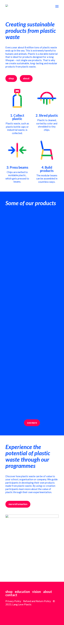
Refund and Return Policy (37, 601)
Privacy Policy (13, 601)
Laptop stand (17, 263)
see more (32, 422)
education (22, 592)
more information (18, 504)
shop (11, 78)
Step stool (14, 334)
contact (11, 595)
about (26, 78)
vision (36, 592)
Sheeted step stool (22, 405)
